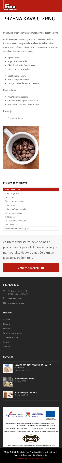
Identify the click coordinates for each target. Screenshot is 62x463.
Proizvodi (7, 328)
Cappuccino (10, 197)
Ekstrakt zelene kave (13, 213)
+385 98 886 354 (15, 298)
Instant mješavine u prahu (15, 209)
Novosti (6, 346)
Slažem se (22, 459)
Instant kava (10, 205)
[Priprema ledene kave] (8, 382)
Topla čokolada (11, 224)
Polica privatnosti (36, 459)
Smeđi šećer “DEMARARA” (15, 221)
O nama (6, 324)
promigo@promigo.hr (17, 303)
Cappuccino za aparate (14, 201)
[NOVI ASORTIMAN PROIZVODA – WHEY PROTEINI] (8, 368)
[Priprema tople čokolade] (8, 394)
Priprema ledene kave (24, 378)
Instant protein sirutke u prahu (17, 228)
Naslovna (7, 319)
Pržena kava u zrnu (12, 189)
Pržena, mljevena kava (14, 193)
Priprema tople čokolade (26, 392)
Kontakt (6, 342)
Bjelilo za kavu (10, 217)
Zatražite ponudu (28, 268)
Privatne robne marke (12, 333)
